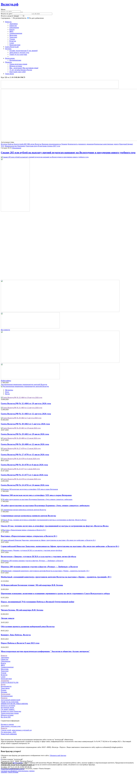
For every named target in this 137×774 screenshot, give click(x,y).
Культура (12, 41)
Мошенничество (11, 146)
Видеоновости (6, 686)
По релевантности (20, 18)
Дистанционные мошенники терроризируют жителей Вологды (24, 384)
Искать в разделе (7, 16)
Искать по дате (6, 14)
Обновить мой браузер (58, 755)
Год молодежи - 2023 (8, 732)
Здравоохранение (15, 33)
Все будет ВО (6, 717)
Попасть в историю (8, 705)
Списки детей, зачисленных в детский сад (16, 730)
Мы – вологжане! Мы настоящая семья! (23, 68)
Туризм (12, 39)
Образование (14, 27)
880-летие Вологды (34, 144)
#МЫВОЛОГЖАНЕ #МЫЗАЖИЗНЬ (14, 704)
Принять (4, 772)
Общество (13, 26)
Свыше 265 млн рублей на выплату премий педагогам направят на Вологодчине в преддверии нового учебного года (68, 152)
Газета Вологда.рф (12, 47)
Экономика (13, 24)
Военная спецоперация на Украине (54, 144)
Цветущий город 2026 (17, 72)
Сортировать (5, 18)
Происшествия (14, 45)
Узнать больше (13, 772)
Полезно (8, 49)
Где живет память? (7, 709)
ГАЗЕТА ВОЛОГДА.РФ (9, 682)
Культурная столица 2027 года (49, 146)
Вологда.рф (9, 4)
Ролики (3, 690)
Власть (11, 29)
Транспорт (13, 37)
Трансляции (9, 74)
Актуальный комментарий (10, 700)
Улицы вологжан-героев (18, 64)
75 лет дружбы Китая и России (20, 70)
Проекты (8, 62)
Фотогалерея (10, 58)
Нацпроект (21, 146)
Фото (7, 392)
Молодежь (13, 35)
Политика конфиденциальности (12, 769)
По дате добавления (36, 18)
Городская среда (32, 146)
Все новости (5, 330)
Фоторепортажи (15, 60)
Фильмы (4, 692)
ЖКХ (11, 31)
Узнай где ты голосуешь (18, 54)
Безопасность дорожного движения (81, 144)
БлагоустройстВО (20, 144)
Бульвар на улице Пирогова (11, 711)
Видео (7, 394)
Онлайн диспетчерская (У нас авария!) (23, 51)
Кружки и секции (7, 724)
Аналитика (5, 680)
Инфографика (6, 380)
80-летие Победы (7, 144)
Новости (8, 22)
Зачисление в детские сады (19, 52)
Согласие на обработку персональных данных (18, 771)
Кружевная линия (7, 707)
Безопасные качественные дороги (106, 144)
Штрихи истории (15, 66)
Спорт (11, 43)
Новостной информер (9, 734)
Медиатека (9, 390)
